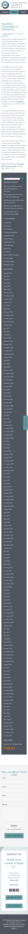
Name (4, 778)
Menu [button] (6, 12)
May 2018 (7, 519)
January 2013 (8, 726)
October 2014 (8, 658)
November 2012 (9, 732)
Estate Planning (8, 245)
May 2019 (7, 480)
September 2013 (9, 700)
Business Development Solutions (13, 926)
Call (24, 12)
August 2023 (8, 357)
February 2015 (8, 645)
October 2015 (8, 619)
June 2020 (7, 445)
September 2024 (9, 322)
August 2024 (8, 325)
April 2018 (7, 522)
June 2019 (7, 477)
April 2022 (7, 393)
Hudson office (14, 880)
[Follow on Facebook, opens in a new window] (10, 890)
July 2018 (7, 512)
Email (15, 12)
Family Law (7, 248)
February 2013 (8, 723)
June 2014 (7, 671)
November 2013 (9, 694)
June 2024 (7, 328)
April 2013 (7, 716)
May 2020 (7, 448)
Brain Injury (7, 226)
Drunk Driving (8, 239)
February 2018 (8, 529)
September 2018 (9, 506)
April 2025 (7, 309)
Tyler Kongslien (7, 34)
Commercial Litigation (10, 232)
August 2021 (8, 412)
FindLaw (14, 928)
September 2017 (9, 545)
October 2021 (8, 409)
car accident (20, 101)
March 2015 (7, 642)
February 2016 (8, 606)
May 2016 (7, 597)
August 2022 (8, 386)
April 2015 (7, 639)
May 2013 (7, 713)
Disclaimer (14, 825)
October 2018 (8, 503)
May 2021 (7, 419)
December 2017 (8, 535)
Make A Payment (14, 906)
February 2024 (8, 341)
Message (4, 804)
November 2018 (9, 500)
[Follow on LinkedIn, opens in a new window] (17, 890)
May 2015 (7, 635)
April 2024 (7, 335)
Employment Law (9, 242)
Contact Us (25, 423)
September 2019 (9, 470)
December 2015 (8, 613)
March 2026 (7, 289)
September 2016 (9, 584)
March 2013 (7, 719)
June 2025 (7, 305)
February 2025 (8, 312)
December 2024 (8, 315)
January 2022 (8, 403)
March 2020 (7, 451)
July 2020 (7, 441)
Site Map (12, 924)
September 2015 (9, 622)
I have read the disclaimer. (15, 829)
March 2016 (7, 603)
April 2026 (7, 286)
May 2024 (7, 331)
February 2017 (8, 567)
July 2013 (7, 707)
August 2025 (8, 302)
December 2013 (8, 690)
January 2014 (8, 687)
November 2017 (9, 538)
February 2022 (8, 399)
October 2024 (8, 318)
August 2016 (8, 587)
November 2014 (9, 655)
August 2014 (8, 664)
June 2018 (7, 516)
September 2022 (9, 383)
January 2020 (8, 457)
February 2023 (8, 370)
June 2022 (7, 390)
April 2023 (7, 367)
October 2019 (8, 467)
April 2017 (7, 561)
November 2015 (9, 616)
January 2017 (8, 571)
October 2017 (8, 542)
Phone (4, 795)
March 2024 (7, 338)
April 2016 (7, 600)
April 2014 (7, 677)
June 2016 (7, 593)
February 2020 (8, 454)
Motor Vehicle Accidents (11, 255)
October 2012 (8, 736)
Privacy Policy (20, 924)
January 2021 (8, 425)
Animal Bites (8, 223)
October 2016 (8, 580)
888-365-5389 (14, 885)
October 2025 (8, 299)
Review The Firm (14, 897)
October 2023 (8, 351)
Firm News (7, 252)
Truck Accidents (9, 261)
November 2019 (9, 464)
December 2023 (8, 348)
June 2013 (7, 710)
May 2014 (7, 674)
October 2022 (8, 380)
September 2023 (9, 354)
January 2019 (8, 493)
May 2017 (7, 558)
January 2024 (8, 344)
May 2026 (7, 283)
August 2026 (8, 273)
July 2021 (7, 415)
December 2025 (8, 296)
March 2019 (7, 487)
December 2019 (8, 461)
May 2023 (7, 364)
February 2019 (8, 490)
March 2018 (7, 525)
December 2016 (8, 574)
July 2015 (7, 629)
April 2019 (7, 483)
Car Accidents (8, 229)
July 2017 (7, 551)
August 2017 (8, 548)
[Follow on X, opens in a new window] (14, 890)
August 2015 (8, 626)
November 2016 (9, 577)
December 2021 (8, 406)
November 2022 (9, 377)
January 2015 (8, 648)
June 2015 (7, 632)
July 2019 (7, 474)
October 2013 (8, 697)
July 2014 (7, 668)
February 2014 (8, 684)
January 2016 (8, 609)
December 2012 (8, 729)
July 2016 (7, 590)
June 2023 (7, 360)
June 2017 (7, 555)
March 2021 (7, 422)
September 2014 (9, 661)
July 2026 (7, 276)
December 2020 (8, 428)
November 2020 (9, 432)
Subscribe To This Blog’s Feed (13, 744)
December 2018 (8, 496)
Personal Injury (8, 258)
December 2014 (8, 652)
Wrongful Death (9, 265)
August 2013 (8, 703)
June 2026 (7, 280)
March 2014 (7, 681)
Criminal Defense (9, 235)
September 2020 (9, 438)
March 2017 (7, 564)
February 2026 (8, 293)
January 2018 (8, 532)
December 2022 (8, 373)
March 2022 (7, 396)
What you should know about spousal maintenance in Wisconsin (13, 188)
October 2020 (8, 435)
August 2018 (8, 509)
